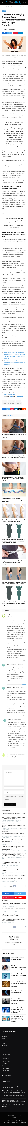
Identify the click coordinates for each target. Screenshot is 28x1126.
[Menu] (2, 2)
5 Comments (5, 29)
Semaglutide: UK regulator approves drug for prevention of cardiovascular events (14, 904)
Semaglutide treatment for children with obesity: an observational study (13, 840)
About (16, 1120)
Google (11, 396)
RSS (3, 1048)
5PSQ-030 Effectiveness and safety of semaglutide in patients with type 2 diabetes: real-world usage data (13, 832)
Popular (4, 403)
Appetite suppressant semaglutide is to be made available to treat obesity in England (12, 914)
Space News (5, 1073)
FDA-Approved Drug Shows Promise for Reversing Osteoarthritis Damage (18, 1019)
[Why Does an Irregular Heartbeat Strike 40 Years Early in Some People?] (6, 967)
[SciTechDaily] (13, 2)
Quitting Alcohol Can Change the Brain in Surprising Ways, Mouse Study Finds (18, 1010)
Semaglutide (11, 403)
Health (4, 10)
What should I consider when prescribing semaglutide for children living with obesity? (13, 818)
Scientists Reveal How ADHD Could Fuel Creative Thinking (18, 975)
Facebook (4, 1036)
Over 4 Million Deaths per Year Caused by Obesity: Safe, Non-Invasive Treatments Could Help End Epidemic (13, 541)
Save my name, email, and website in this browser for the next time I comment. (13, 798)
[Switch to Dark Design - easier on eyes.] (23, 2)
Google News (19, 396)
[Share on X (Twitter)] (9, 33)
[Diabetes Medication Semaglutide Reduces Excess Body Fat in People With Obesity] (14, 573)
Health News (5, 1066)
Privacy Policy (15, 1122)
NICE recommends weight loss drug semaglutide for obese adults (13, 909)
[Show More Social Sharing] (24, 33)
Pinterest (4, 1043)
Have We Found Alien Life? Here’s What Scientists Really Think (17, 992)
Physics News (5, 1068)
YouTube (4, 1041)
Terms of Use (23, 1122)
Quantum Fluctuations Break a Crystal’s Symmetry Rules (17, 959)
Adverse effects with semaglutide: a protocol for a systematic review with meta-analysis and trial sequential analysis (13, 848)
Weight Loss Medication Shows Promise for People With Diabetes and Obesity (14, 520)
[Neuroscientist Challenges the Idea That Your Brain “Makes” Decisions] (6, 1001)
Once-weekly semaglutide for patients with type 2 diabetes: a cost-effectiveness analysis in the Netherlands (12, 869)
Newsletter (4, 1045)
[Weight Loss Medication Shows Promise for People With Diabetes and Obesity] (14, 511)
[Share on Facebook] (4, 33)
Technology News (6, 1075)
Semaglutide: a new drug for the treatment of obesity (13, 813)
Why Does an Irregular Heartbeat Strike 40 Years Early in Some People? (18, 967)
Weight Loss (18, 403)
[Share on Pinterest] (15, 33)
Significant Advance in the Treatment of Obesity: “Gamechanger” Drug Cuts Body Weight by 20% (13, 603)
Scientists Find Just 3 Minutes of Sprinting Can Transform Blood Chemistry (18, 984)
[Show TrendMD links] (25, 885)
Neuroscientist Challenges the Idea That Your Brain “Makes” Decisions (18, 1001)
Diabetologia (12, 401)
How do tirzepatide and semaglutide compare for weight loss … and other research (14, 920)
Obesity (18, 401)
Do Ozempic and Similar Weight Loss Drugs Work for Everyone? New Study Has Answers (14, 436)
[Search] (26, 2)
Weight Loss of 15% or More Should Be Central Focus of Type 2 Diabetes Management (12, 562)
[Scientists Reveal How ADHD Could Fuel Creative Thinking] (6, 976)
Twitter (3, 1038)
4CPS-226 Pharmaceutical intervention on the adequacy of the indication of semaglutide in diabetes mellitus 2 (13, 825)
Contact (21, 1120)
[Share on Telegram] (20, 33)
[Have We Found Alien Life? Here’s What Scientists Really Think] (6, 993)
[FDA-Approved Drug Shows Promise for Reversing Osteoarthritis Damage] (6, 1018)
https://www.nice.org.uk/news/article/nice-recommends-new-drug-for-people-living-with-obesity (15, 362)
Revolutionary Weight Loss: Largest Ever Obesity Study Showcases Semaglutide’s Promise (13, 478)
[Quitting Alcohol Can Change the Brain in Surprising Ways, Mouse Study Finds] (6, 1009)
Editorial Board (7, 1122)
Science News (5, 1070)
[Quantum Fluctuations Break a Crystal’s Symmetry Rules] (6, 959)
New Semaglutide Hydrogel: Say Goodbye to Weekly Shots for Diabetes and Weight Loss (13, 457)
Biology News (5, 1058)
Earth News (5, 1063)
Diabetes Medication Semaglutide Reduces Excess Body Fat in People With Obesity (14, 582)
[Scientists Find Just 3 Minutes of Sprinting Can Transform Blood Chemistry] (6, 984)
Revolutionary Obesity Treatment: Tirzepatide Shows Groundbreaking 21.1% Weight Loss (14, 500)
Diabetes (5, 401)
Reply (23, 660)
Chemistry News (6, 1061)
